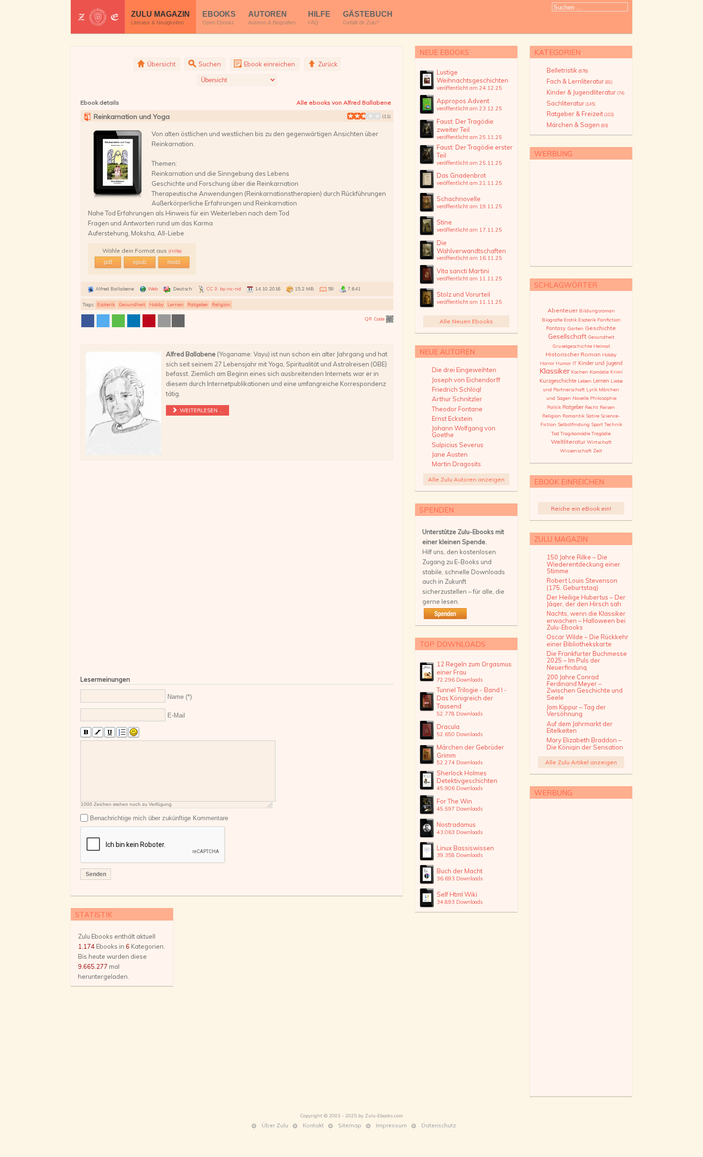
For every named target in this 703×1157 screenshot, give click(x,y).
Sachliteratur (571, 103)
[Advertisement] (237, 566)
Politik (554, 407)
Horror (547, 363)
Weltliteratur (568, 441)
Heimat (601, 346)
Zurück (327, 64)
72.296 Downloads (460, 679)
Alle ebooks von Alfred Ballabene (344, 102)
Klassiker (554, 370)
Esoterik (106, 304)
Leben (585, 381)
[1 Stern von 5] (350, 116)
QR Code (375, 319)
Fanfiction (609, 320)
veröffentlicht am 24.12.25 (469, 88)
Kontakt (313, 1125)
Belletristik (567, 70)
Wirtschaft (599, 442)
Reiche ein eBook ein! (581, 508)
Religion (221, 304)
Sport (597, 424)
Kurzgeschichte (557, 380)
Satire (592, 416)
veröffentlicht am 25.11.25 (469, 137)
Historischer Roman (573, 354)
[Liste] (121, 732)
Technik (613, 424)
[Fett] (85, 732)
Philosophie (603, 398)
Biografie (552, 320)
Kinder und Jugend (600, 363)
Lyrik (591, 389)
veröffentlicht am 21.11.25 (469, 183)
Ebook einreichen (268, 64)
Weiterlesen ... (200, 410)
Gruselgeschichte (572, 346)
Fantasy (556, 328)
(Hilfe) (175, 251)
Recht (591, 407)
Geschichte (600, 328)
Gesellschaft (567, 336)
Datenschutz (438, 1125)
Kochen (579, 372)
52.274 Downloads (460, 762)
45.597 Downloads (460, 808)
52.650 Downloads (460, 734)
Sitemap (350, 1125)
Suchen (209, 64)
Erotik (570, 320)
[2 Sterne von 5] (354, 116)
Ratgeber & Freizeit (580, 114)
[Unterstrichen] (109, 732)
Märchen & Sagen (577, 125)
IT (574, 363)
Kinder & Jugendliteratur (586, 92)
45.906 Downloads (460, 788)
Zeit (597, 451)
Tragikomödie (575, 433)
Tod (555, 433)
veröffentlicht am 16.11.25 (469, 258)
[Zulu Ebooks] (98, 17)
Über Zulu (275, 1125)
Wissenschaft (576, 451)
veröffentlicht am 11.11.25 (469, 278)
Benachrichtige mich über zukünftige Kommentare (159, 817)
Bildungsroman (597, 311)
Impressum (391, 1125)
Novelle (580, 398)
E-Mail (176, 715)
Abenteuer (563, 310)
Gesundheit (132, 304)
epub (139, 262)
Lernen (175, 304)
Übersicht (161, 64)
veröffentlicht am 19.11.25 (469, 206)
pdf (108, 262)
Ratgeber (197, 304)
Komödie (599, 372)
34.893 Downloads (460, 902)
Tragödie (601, 433)
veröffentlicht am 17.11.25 (469, 229)
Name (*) (179, 696)
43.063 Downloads (460, 832)
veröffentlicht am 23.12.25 (469, 108)
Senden (96, 874)
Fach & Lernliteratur (580, 81)
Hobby (156, 304)
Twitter (594, 22)
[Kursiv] (97, 732)
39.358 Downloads (460, 855)
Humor (563, 363)
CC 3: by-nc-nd (223, 289)
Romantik (573, 416)
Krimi (616, 372)
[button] (87, 320)
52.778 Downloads (460, 713)
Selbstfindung (574, 424)
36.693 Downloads (460, 878)
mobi (173, 262)
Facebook (609, 22)
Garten (575, 328)
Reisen (607, 407)
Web (153, 289)
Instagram (623, 22)
